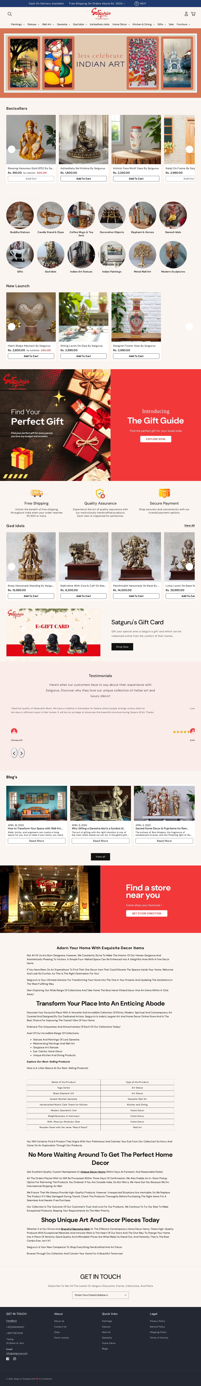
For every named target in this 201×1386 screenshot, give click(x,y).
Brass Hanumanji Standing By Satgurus (31, 585)
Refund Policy (157, 1326)
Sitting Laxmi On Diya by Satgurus (81, 345)
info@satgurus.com (16, 1353)
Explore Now (155, 439)
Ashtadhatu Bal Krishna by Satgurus (82, 168)
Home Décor (109, 1343)
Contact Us (60, 1326)
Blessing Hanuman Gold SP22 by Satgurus (31, 168)
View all (189, 525)
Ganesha (107, 1337)
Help (143, 3)
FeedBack (11, 1320)
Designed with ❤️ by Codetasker (37, 1379)
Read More (36, 841)
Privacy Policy (157, 1321)
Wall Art (106, 1332)
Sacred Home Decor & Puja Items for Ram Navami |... (161, 828)
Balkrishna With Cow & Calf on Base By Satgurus (83, 585)
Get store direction (146, 913)
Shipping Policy (158, 1332)
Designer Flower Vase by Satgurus (134, 345)
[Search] (9, 13)
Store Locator (61, 1337)
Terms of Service (159, 1337)
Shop (57, 1332)
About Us (59, 1321)
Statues (106, 1326)
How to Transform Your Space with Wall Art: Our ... (34, 828)
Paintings (107, 1321)
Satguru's (18, 1379)
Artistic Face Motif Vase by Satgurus (136, 168)
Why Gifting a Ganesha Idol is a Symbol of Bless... (97, 828)
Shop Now (122, 646)
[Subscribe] (125, 1295)
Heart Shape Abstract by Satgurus (29, 345)
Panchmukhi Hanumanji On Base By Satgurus (136, 585)
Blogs (105, 1348)
